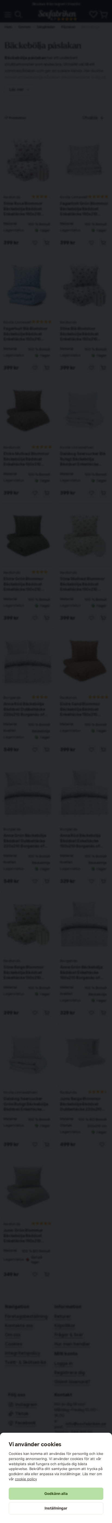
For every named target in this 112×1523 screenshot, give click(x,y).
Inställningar (56, 1508)
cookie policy (26, 1479)
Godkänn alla (56, 1493)
